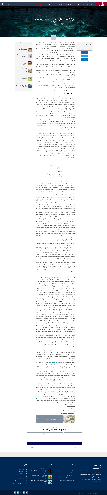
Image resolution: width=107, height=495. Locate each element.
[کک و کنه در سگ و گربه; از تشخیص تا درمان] (30, 78)
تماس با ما (49, 4)
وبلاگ (59, 4)
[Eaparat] (15, 492)
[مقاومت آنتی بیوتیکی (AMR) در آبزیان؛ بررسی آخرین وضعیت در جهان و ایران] (30, 86)
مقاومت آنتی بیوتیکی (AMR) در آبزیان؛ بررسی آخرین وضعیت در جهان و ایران (21, 85)
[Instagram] (21, 492)
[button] (8, 4)
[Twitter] (24, 492)
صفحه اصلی (93, 4)
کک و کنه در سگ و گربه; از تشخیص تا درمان (22, 77)
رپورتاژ (61, 25)
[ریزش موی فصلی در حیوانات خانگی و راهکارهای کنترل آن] (30, 49)
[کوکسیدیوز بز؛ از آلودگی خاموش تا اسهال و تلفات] (30, 63)
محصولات (87, 4)
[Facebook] (27, 492)
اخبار (62, 4)
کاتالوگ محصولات (77, 4)
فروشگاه (83, 4)
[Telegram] (18, 492)
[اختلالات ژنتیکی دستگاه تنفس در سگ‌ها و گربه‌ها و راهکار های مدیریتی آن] (30, 71)
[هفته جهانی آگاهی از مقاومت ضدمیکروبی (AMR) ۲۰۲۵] (50, 476)
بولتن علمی (70, 4)
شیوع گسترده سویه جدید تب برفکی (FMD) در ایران (39, 481)
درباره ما (44, 4)
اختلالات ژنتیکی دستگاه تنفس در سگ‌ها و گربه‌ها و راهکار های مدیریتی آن (21, 70)
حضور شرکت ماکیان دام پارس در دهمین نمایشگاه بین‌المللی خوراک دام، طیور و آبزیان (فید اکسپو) (39, 470)
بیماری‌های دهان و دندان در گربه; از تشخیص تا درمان (21, 55)
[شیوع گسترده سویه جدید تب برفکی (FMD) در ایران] (50, 482)
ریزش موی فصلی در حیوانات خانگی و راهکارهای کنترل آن (22, 48)
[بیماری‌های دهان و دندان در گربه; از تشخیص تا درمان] (30, 56)
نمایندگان (54, 4)
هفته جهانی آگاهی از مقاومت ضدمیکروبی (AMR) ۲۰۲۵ (39, 476)
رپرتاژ (66, 4)
